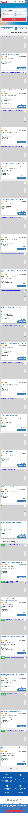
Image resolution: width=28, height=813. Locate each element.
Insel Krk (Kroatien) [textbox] (9, 10)
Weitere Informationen (20, 806)
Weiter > (17, 768)
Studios (2, 5)
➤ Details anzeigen (22, 68)
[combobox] (14, 10)
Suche (14, 19)
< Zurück (11, 768)
